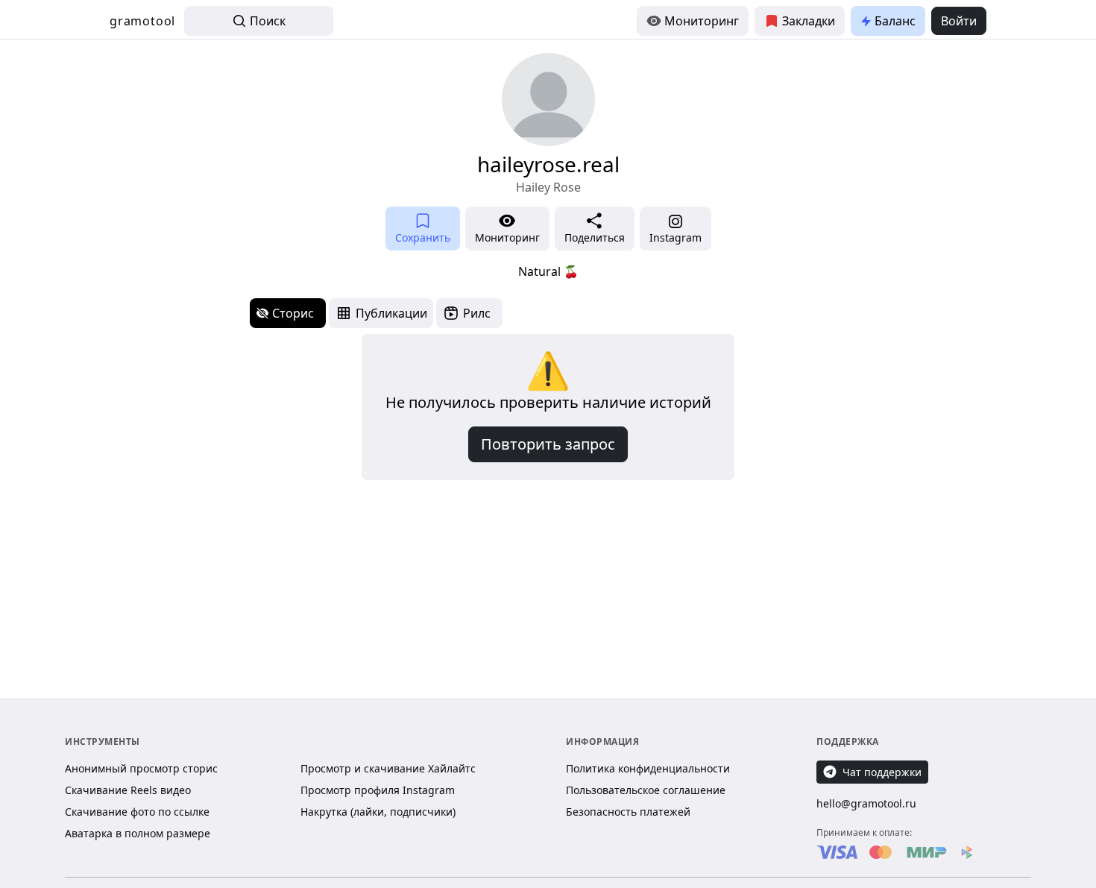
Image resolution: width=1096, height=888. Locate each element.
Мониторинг (701, 21)
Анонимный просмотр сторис (141, 768)
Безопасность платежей (628, 811)
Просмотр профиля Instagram (377, 790)
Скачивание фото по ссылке (137, 811)
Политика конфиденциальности (648, 768)
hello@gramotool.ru (866, 803)
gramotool (142, 21)
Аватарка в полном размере (137, 833)
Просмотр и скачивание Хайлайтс (388, 768)
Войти (959, 21)
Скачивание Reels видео (128, 790)
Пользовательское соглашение (645, 790)
